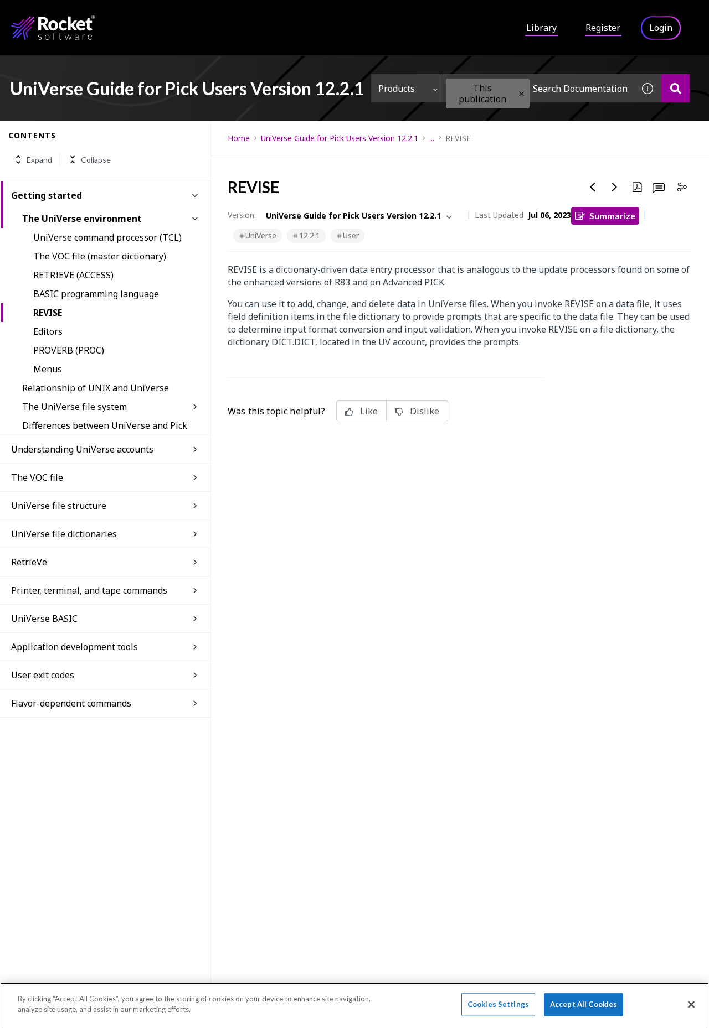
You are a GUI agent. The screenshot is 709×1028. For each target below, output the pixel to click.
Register (602, 28)
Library (541, 28)
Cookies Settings (498, 1004)
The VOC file (37, 477)
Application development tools (74, 647)
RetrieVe (29, 562)
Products (396, 88)
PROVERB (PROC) (68, 350)
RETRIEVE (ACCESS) (73, 275)
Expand (39, 159)
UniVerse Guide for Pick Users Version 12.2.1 (339, 138)
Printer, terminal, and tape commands (89, 590)
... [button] (431, 138)
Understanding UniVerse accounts (82, 449)
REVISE (47, 313)
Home (239, 138)
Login (660, 28)
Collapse (96, 159)
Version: (242, 215)
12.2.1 (309, 235)
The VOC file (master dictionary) (99, 256)
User (351, 235)
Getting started (46, 195)
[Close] (691, 1004)
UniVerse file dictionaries (64, 534)
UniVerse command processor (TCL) (107, 237)
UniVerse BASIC (44, 618)
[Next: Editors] (615, 187)
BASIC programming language (96, 294)
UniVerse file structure (58, 506)
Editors (48, 331)
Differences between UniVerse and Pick (104, 425)
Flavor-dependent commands (71, 703)
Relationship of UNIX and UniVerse (95, 388)
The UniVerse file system (74, 407)
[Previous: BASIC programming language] (593, 187)
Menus (47, 369)
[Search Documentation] (675, 88)
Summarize (612, 215)
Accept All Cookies (583, 1004)
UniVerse (260, 235)
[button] (521, 94)
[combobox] (538, 88)
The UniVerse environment (82, 218)
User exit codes (42, 675)
